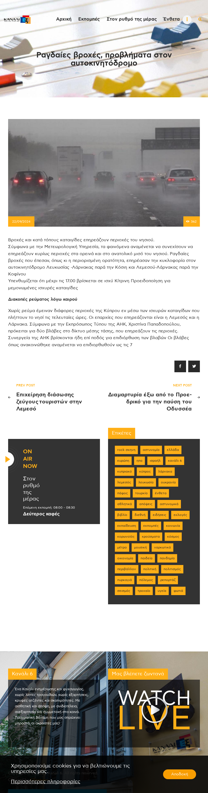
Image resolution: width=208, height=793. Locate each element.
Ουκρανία (168, 482)
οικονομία (125, 558)
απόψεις (145, 504)
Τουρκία (141, 493)
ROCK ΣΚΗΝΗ (126, 449)
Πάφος (122, 493)
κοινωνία (173, 525)
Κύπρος (145, 471)
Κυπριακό (124, 471)
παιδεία (146, 558)
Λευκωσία (146, 482)
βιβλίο (122, 514)
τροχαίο (144, 590)
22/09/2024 (21, 221)
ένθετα (161, 493)
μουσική (140, 547)
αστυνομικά (169, 504)
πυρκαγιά (124, 580)
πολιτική (149, 569)
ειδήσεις (159, 514)
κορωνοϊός (126, 536)
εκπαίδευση (126, 525)
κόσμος (173, 536)
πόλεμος (146, 580)
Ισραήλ (155, 460)
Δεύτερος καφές (41, 514)
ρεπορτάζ (168, 580)
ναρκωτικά (162, 547)
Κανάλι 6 (175, 460)
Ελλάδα (173, 449)
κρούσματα (151, 536)
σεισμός (123, 590)
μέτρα (122, 547)
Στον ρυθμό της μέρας (31, 489)
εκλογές (180, 514)
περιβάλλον (126, 569)
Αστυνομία (151, 449)
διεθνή (140, 514)
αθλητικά (124, 504)
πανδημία (167, 558)
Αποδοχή (179, 774)
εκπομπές (151, 525)
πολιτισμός (172, 569)
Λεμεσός (124, 482)
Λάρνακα (165, 471)
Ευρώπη (123, 460)
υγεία (162, 590)
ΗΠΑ (139, 460)
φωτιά (178, 590)
